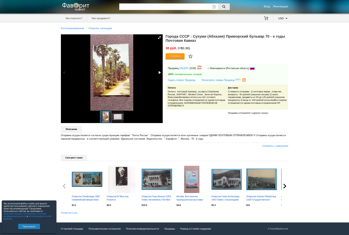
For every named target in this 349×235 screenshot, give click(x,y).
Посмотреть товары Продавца (221, 79)
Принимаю (29, 226)
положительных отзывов (185, 74)
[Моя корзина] (266, 18)
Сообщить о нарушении (275, 145)
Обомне (199, 67)
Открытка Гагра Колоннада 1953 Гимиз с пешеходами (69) (225, 198)
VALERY (184, 68)
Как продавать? (101, 18)
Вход (267, 6)
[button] (159, 38)
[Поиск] (224, 6)
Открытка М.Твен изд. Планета (118, 198)
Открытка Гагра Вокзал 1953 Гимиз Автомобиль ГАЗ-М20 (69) (156, 198)
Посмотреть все (69, 213)
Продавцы (169, 229)
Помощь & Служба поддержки (195, 229)
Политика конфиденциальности (142, 229)
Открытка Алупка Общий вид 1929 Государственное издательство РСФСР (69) (261, 198)
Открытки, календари (100, 28)
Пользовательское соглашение (105, 229)
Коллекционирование (72, 28)
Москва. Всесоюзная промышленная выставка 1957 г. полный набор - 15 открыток (189, 198)
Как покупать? (74, 18)
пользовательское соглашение (20, 213)
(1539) (192, 68)
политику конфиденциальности (25, 215)
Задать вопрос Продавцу (182, 80)
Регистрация (280, 6)
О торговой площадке (72, 229)
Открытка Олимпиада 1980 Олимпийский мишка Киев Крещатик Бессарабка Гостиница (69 (86, 198)
